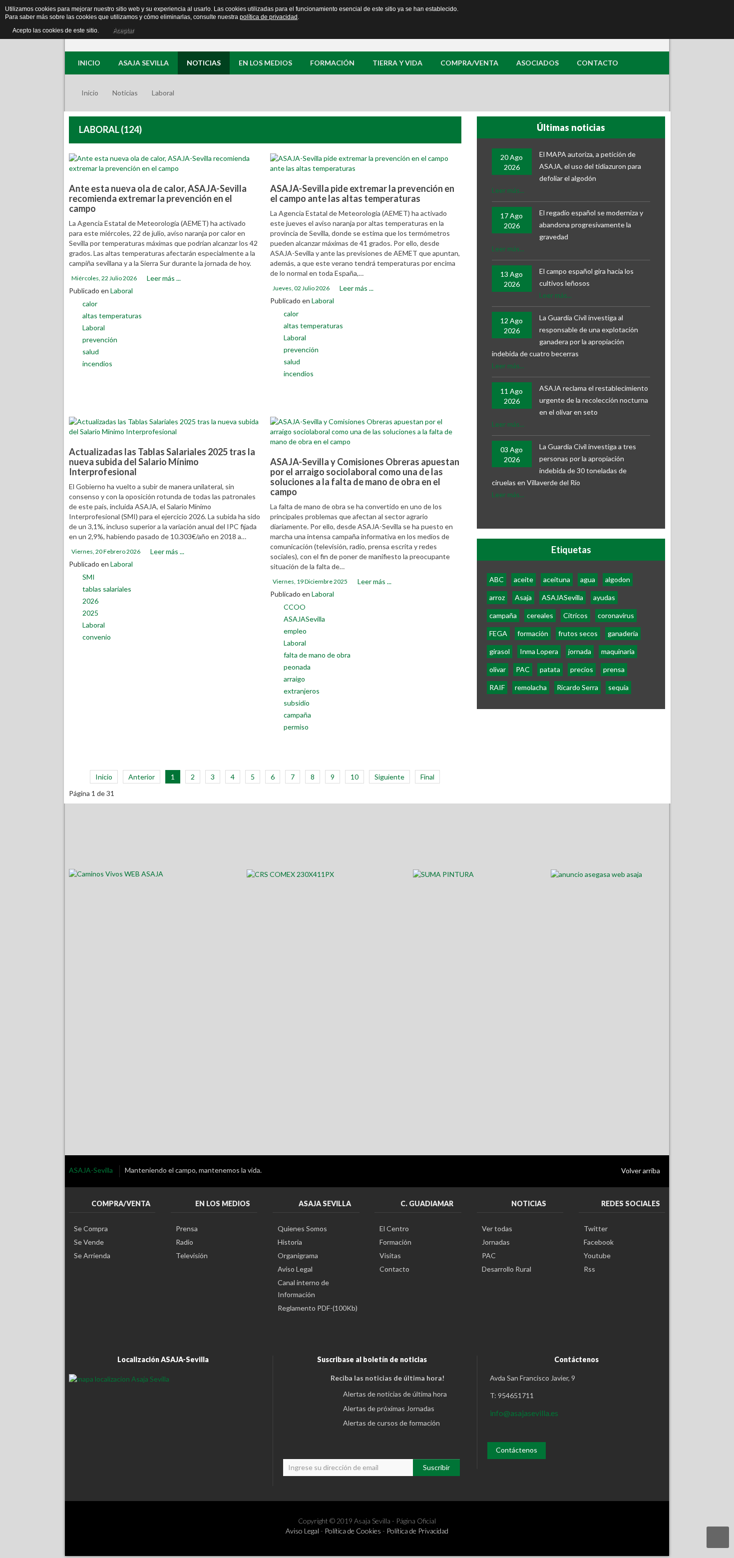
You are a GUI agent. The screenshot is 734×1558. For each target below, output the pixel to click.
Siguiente (389, 777)
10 (355, 777)
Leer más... (508, 190)
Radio (184, 1242)
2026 (90, 601)
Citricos (575, 615)
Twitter (596, 1228)
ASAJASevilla (304, 619)
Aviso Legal (295, 1269)
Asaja (523, 597)
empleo (295, 631)
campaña (297, 715)
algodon (617, 579)
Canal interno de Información (303, 1288)
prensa (614, 669)
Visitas (390, 1255)
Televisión (192, 1255)
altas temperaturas (112, 315)
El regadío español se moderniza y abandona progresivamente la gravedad (591, 224)
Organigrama (298, 1255)
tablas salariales (106, 589)
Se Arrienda (92, 1255)
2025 (90, 613)
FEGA (498, 633)
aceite (523, 579)
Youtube (597, 1255)
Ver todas (497, 1228)
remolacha (531, 687)
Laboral (121, 290)
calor (89, 303)
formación (532, 633)
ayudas (604, 597)
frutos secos (578, 633)
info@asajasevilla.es (524, 1413)
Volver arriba (640, 1170)
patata (550, 669)
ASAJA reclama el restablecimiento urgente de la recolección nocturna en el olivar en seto (593, 400)
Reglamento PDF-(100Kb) (318, 1308)
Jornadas (496, 1242)
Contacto (394, 1269)
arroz (497, 597)
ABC (496, 579)
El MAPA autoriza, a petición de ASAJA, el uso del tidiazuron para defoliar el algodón (590, 166)
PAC (523, 669)
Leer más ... (164, 278)
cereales (540, 615)
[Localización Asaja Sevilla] (119, 1378)
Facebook (599, 1242)
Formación (395, 1242)
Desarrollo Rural (506, 1269)
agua (587, 579)
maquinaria (618, 651)
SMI (88, 577)
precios (581, 669)
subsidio (297, 703)
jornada (579, 651)
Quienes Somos (302, 1228)
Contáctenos (516, 1450)
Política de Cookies (353, 1531)
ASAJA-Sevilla (91, 1170)
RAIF (497, 687)
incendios (97, 363)
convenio (96, 637)
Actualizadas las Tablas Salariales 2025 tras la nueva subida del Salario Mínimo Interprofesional (162, 461)
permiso (296, 727)
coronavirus (616, 615)
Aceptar (123, 30)
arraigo (294, 679)
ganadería (623, 633)
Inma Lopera (539, 651)
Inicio (89, 92)
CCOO (295, 607)
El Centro (394, 1228)
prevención (99, 339)
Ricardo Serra (577, 687)
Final (427, 777)
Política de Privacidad (417, 1531)
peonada (297, 667)
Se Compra (91, 1228)
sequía (618, 687)
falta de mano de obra (317, 655)
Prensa (187, 1228)
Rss (589, 1269)
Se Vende (89, 1242)
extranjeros (302, 691)
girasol (499, 651)
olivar (497, 669)
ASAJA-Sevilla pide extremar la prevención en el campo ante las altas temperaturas (362, 193)
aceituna (556, 579)
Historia (290, 1242)
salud (90, 351)
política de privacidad (269, 16)
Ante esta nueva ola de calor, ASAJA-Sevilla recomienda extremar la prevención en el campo (158, 198)
